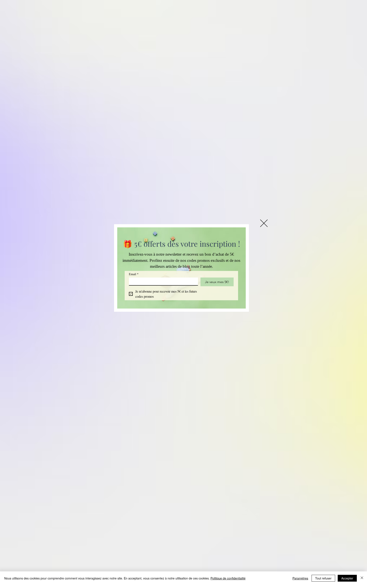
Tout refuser (323, 578)
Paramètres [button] (300, 578)
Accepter (347, 578)
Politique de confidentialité (228, 578)
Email (133, 274)
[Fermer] (361, 578)
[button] (264, 223)
